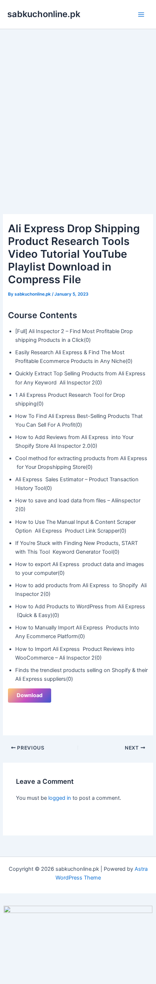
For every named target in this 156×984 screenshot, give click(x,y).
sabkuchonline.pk (43, 14)
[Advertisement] (78, 111)
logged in (59, 798)
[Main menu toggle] (141, 14)
